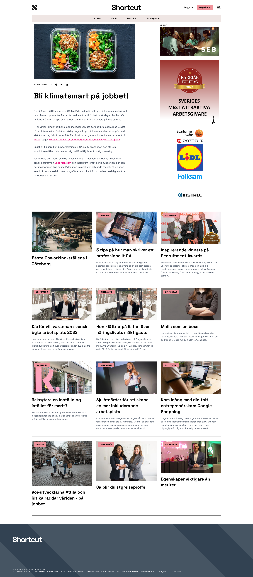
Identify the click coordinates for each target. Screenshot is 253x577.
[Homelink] (63, 7)
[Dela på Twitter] (61, 85)
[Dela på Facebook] (56, 85)
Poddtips (131, 18)
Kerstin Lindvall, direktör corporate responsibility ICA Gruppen (84, 139)
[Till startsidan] (27, 539)
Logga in (188, 7)
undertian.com (63, 162)
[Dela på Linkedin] (67, 85)
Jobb (113, 18)
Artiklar (97, 18)
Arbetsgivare (153, 18)
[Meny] (218, 7)
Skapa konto (205, 7)
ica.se (37, 139)
